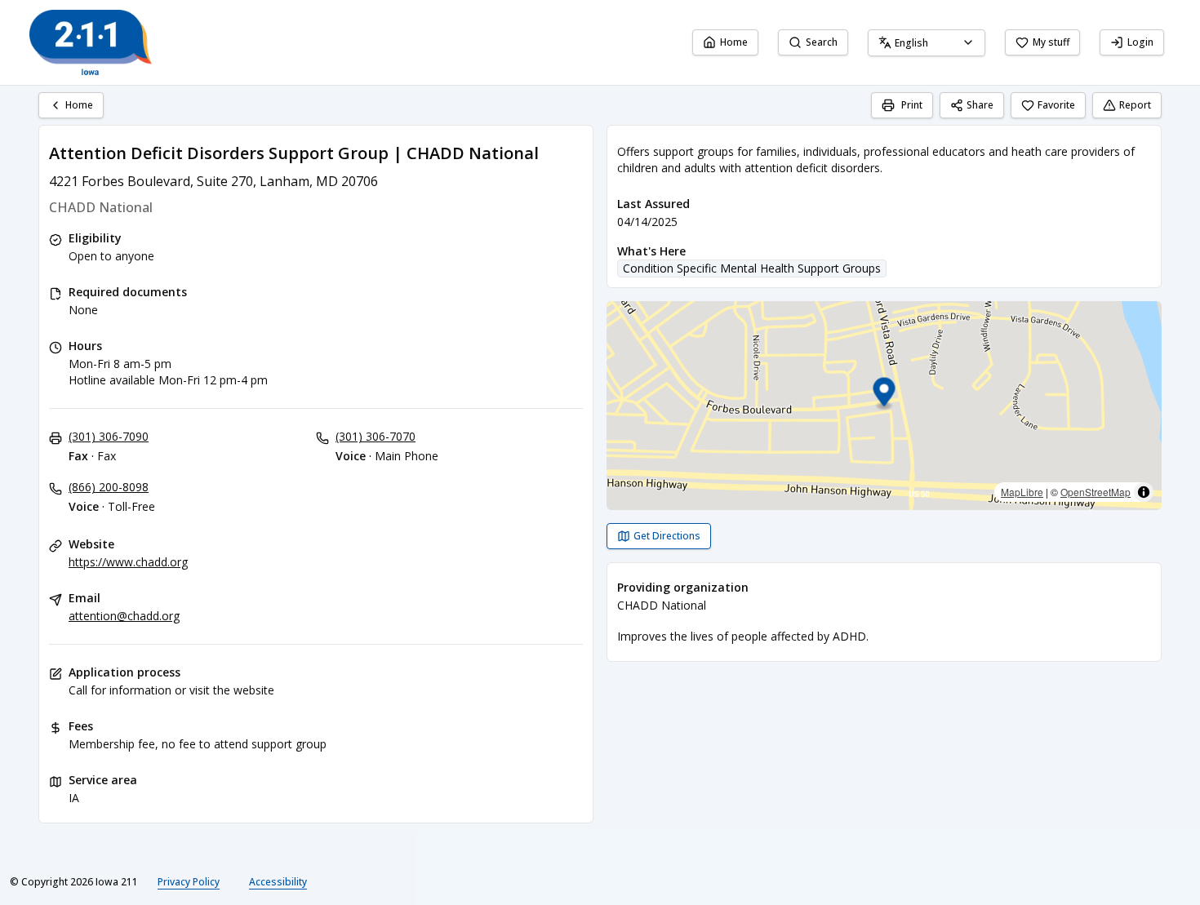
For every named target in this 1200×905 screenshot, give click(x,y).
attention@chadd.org (124, 615)
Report (1135, 105)
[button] (884, 394)
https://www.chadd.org (128, 562)
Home (734, 42)
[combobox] (926, 42)
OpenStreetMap (1095, 492)
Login (1140, 42)
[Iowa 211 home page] (90, 42)
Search (822, 42)
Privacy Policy (189, 882)
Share (980, 105)
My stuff (1051, 42)
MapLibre (1022, 492)
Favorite (1056, 105)
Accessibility (278, 882)
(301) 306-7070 (376, 436)
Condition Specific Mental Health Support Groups (752, 268)
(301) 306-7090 (109, 436)
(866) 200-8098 (109, 487)
